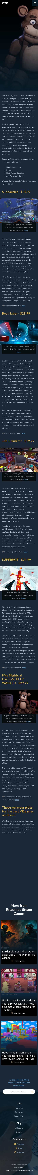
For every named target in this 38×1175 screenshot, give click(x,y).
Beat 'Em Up (25, 91)
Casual (16, 91)
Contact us (19, 1108)
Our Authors (19, 1112)
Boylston (22, 1167)
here (23, 305)
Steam (26, 230)
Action (9, 91)
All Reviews (19, 1128)
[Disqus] (19, 865)
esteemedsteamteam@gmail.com (25, 1170)
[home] (4, 2)
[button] (35, 3)
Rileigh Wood (26, 86)
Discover (19, 1132)
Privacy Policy (19, 1116)
